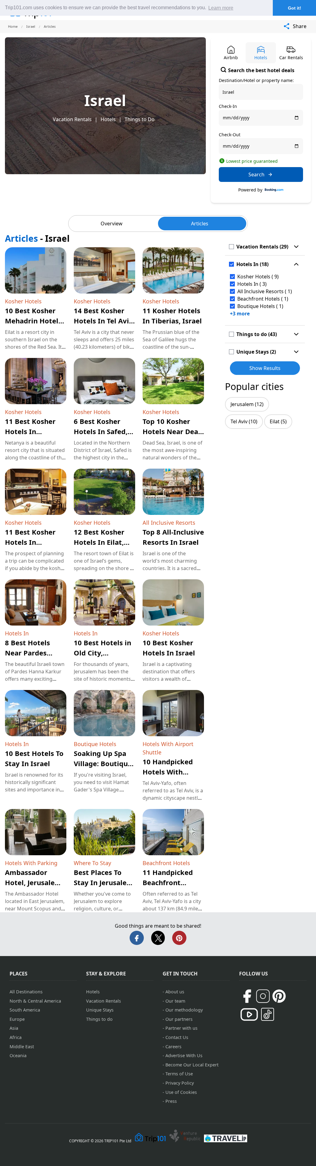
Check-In (228, 106)
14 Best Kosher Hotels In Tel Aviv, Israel (104, 320)
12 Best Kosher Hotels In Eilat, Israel (99, 542)
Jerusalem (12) (247, 404)
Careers (173, 1046)
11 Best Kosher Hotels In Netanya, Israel (31, 431)
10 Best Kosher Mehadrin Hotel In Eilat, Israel (31, 320)
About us (174, 992)
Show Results (265, 368)
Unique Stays (100, 1010)
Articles (199, 223)
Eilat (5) (278, 421)
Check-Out (229, 135)
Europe (17, 1019)
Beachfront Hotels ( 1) (262, 298)
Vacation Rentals (72, 119)
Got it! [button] (294, 8)
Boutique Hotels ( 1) (260, 306)
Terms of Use (179, 1074)
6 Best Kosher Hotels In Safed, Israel (100, 431)
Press (171, 1101)
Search (256, 174)
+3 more (240, 313)
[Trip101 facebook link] (247, 996)
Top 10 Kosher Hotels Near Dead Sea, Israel (172, 431)
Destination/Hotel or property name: (256, 80)
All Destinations (26, 992)
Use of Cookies (181, 1092)
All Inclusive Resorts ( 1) (264, 291)
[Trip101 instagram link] (263, 996)
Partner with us (181, 1028)
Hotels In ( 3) (252, 284)
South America (25, 1010)
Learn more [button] (220, 7)
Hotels (108, 119)
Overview (112, 223)
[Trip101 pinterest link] (279, 996)
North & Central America (35, 1001)
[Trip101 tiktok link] (267, 1014)
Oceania (18, 1055)
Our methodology (184, 1010)
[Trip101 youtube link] (249, 1014)
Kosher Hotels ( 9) (258, 276)
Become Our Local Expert (191, 1065)
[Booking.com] (274, 189)
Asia (14, 1028)
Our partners (179, 1019)
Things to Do (140, 119)
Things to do (99, 1019)
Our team (175, 1001)
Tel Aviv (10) (244, 421)
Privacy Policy (179, 1083)
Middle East (22, 1046)
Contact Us (176, 1037)
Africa (16, 1037)
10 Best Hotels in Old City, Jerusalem (102, 652)
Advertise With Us (183, 1055)
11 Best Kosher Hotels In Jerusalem (30, 542)
